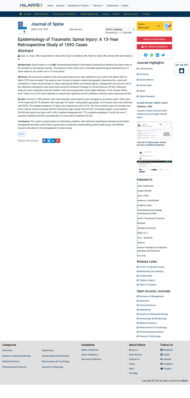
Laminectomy (146, 68)
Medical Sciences (11, 361)
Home (50, 5)
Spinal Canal (145, 85)
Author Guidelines (89, 350)
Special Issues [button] (130, 14)
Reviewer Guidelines (91, 359)
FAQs (131, 368)
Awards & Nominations (154, 39)
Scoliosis (144, 74)
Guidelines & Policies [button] (78, 5)
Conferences (112, 5)
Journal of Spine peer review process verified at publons (151, 143)
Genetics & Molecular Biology (16, 356)
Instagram (167, 364)
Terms (132, 364)
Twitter (166, 354)
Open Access (135, 354)
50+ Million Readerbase (155, 46)
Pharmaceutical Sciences (14, 367)
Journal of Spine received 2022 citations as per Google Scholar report (152, 114)
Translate (127, 32)
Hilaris (184, 380)
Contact (124, 5)
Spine (142, 91)
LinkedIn (166, 359)
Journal (27, 14)
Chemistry (7, 350)
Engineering (47, 350)
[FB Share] (44, 140)
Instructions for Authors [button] (64, 14)
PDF (22, 134)
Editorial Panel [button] (41, 14)
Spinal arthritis (146, 79)
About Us (133, 350)
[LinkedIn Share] (53, 140)
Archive (116, 14)
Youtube (167, 368)
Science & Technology (52, 367)
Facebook (167, 350)
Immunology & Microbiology (55, 356)
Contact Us (134, 359)
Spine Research (147, 96)
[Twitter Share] (49, 140)
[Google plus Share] (58, 140)
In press (106, 14)
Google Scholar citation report (152, 102)
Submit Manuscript (89, 14)
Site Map (133, 373)
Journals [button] (59, 5)
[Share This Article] (146, 55)
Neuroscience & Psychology (55, 361)
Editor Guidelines (89, 354)
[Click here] (31, 5)
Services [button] (97, 5)
